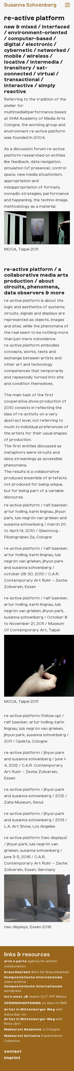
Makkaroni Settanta (22, 1036)
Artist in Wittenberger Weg (29, 1009)
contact (13, 1051)
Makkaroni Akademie (23, 1029)
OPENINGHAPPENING (22, 1003)
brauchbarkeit (17, 972)
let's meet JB (16, 996)
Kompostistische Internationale (33, 977)
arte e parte (15, 961)
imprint (12, 1057)
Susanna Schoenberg (30, 5)
